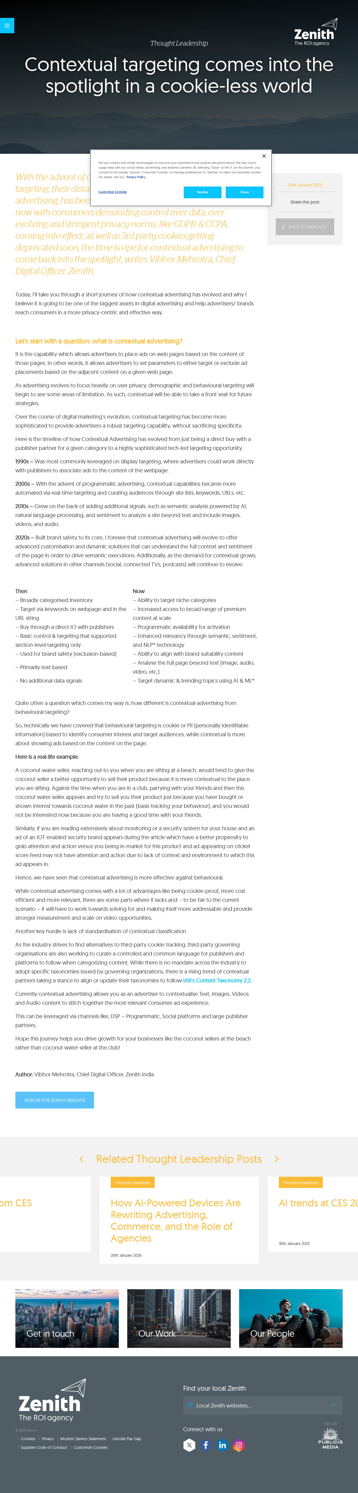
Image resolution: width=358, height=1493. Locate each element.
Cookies (28, 1438)
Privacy (48, 1438)
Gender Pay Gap (127, 1438)
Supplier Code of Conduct (44, 1447)
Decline (202, 192)
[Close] (264, 156)
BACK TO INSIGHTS (307, 227)
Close (245, 192)
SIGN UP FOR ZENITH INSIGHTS (54, 1100)
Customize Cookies (90, 1447)
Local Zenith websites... (224, 1405)
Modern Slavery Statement (83, 1438)
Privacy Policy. (136, 177)
